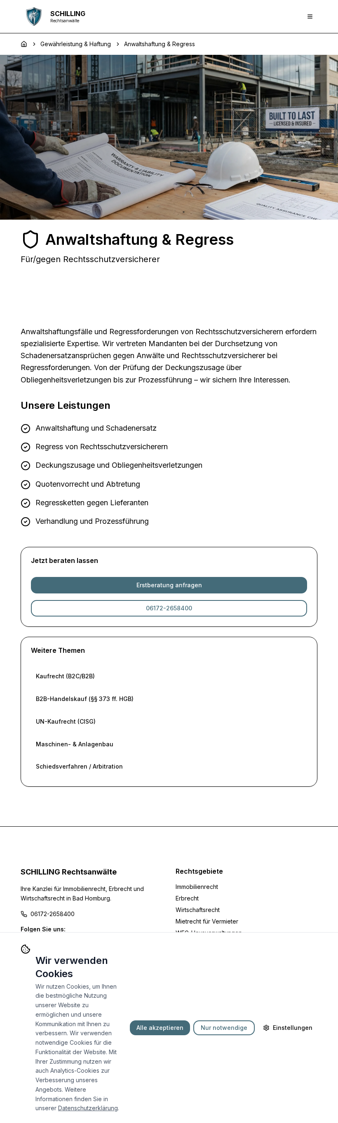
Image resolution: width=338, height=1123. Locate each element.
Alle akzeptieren (159, 1027)
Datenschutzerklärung (88, 1107)
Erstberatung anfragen (169, 584)
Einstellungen (292, 1027)
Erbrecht (187, 898)
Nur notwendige (224, 1027)
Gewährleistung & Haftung (75, 43)
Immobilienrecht (197, 886)
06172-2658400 (169, 608)
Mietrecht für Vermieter (207, 921)
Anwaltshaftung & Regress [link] (159, 43)
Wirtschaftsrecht (198, 909)
